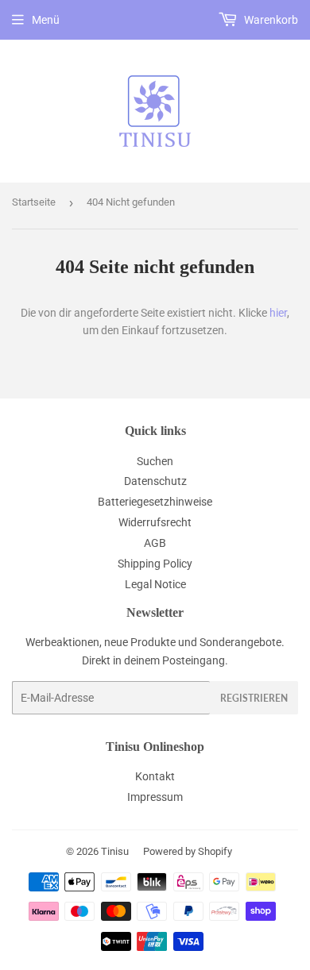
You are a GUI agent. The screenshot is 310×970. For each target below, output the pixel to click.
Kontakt (155, 776)
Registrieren (254, 698)
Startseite (34, 202)
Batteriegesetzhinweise (155, 501)
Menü (46, 19)
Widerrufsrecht (155, 522)
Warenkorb (270, 19)
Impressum (155, 797)
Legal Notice (155, 584)
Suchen (155, 461)
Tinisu (115, 851)
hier (278, 312)
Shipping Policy (155, 563)
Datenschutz (155, 481)
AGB (155, 543)
